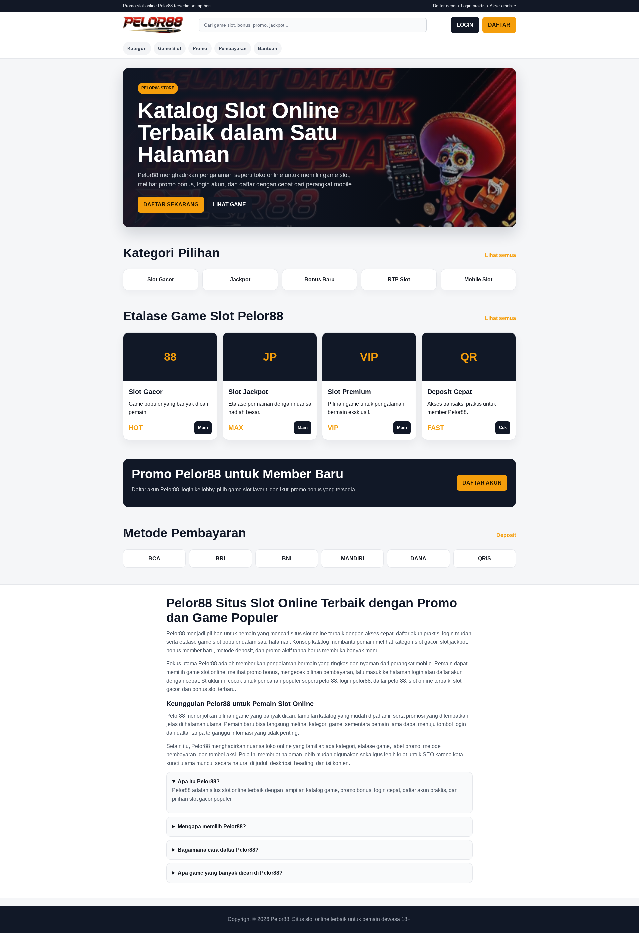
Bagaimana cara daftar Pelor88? (218, 850)
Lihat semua (500, 255)
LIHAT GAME (229, 204)
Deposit (506, 535)
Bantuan (267, 48)
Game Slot (169, 48)
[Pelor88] (153, 25)
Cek (503, 427)
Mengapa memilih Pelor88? (212, 826)
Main (203, 427)
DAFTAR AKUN (482, 483)
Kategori (137, 48)
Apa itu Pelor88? (199, 781)
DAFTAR (499, 25)
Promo (200, 48)
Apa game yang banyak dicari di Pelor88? (230, 873)
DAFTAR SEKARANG (170, 204)
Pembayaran (233, 48)
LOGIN (465, 25)
